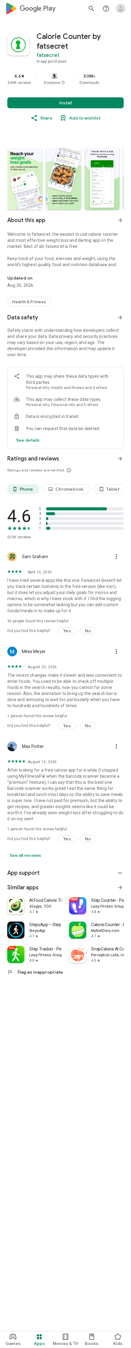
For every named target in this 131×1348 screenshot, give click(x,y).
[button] (63, 83)
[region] (65, 79)
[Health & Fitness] (29, 301)
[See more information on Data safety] (120, 317)
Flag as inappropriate (35, 972)
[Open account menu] (120, 8)
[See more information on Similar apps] (120, 887)
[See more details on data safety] (28, 440)
